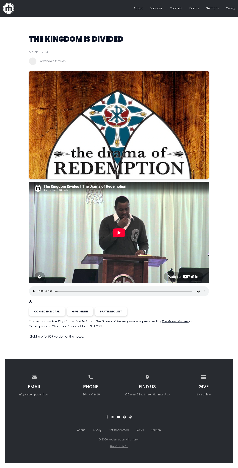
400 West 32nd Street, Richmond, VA (147, 394)
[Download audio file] (30, 301)
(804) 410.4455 (91, 394)
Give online (204, 394)
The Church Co (119, 446)
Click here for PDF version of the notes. (56, 336)
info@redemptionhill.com (34, 394)
